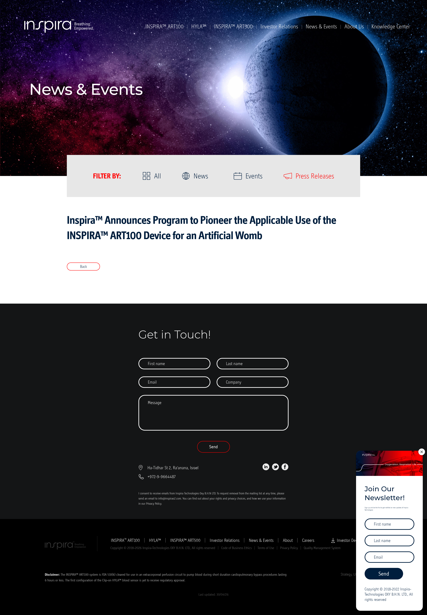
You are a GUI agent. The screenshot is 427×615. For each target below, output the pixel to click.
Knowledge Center (390, 26)
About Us (354, 26)
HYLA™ (198, 26)
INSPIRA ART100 (125, 540)
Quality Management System (322, 548)
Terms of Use (266, 548)
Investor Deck (348, 540)
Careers (308, 540)
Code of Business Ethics (236, 548)
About (288, 540)
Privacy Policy (153, 504)
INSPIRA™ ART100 (164, 26)
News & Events (321, 26)
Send (213, 447)
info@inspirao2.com (169, 498)
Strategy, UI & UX (352, 574)
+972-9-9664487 (161, 476)
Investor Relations (279, 26)
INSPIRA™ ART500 (233, 26)
